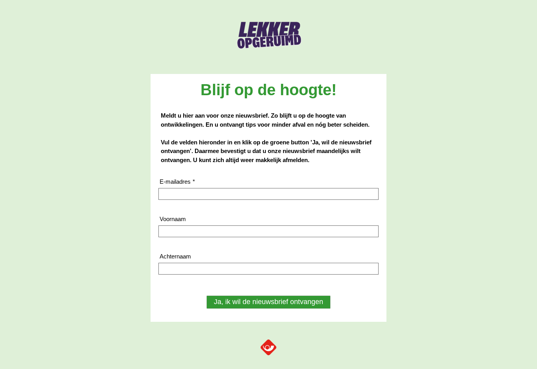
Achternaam (175, 256)
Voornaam (173, 219)
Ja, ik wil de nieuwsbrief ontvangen (268, 302)
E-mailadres (177, 181)
